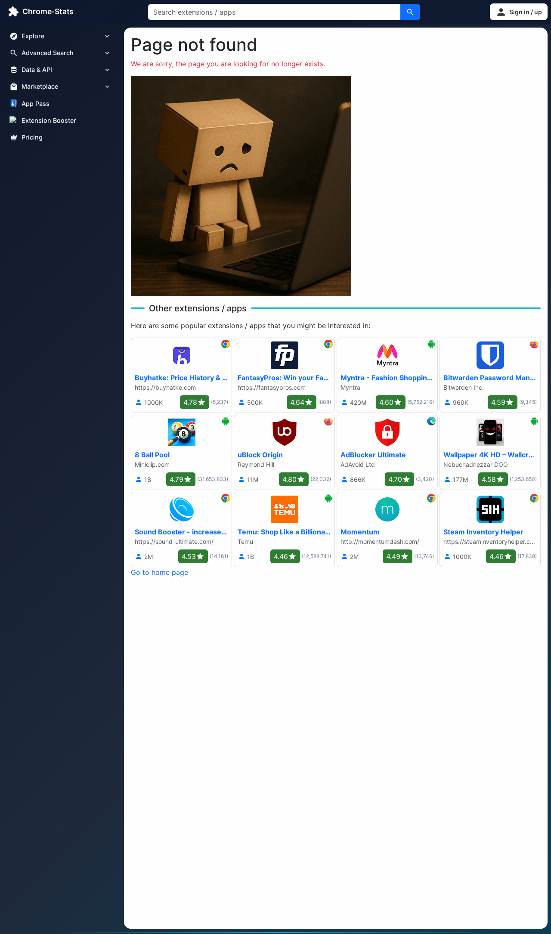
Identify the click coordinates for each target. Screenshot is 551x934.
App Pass (36, 103)
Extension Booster (49, 120)
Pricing (32, 137)
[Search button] (410, 12)
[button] (519, 11)
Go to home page (159, 572)
